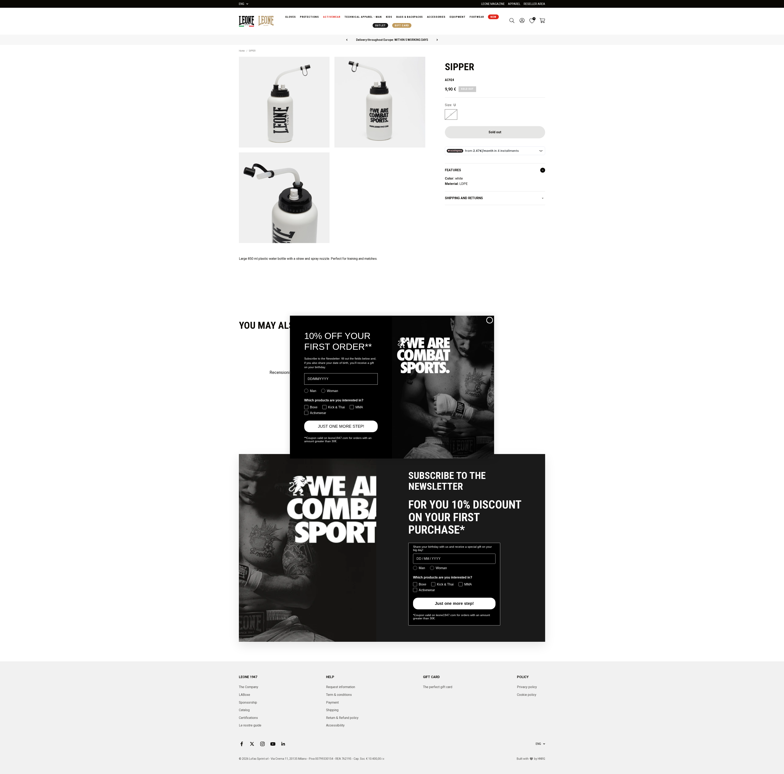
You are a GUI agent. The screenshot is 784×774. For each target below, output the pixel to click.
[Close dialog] (489, 320)
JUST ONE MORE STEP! (341, 426)
